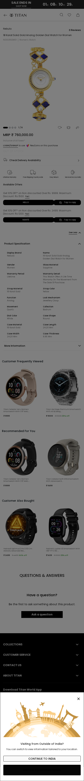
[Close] (42, 696)
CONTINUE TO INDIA (42, 759)
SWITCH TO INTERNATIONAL (42, 770)
